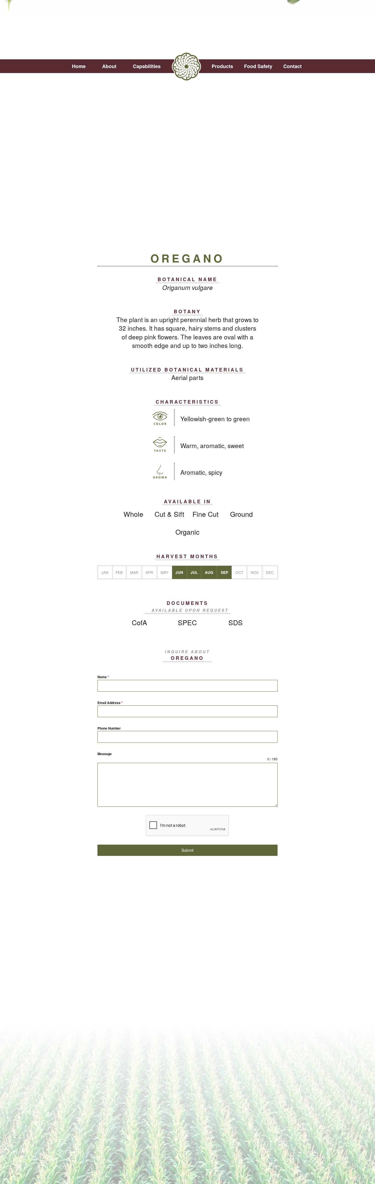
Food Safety (258, 66)
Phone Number (109, 728)
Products (222, 66)
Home (79, 66)
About (109, 66)
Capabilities (147, 66)
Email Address (110, 702)
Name (103, 676)
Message (104, 753)
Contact (292, 66)
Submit (187, 850)
